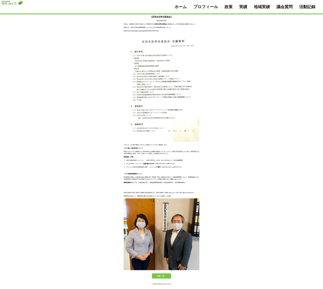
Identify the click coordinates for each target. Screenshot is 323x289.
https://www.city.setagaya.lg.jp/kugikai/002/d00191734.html (141, 31)
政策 (229, 6)
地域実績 (262, 6)
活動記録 (307, 6)
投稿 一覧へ (161, 276)
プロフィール (205, 6)
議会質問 (285, 6)
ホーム (181, 6)
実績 (243, 6)
